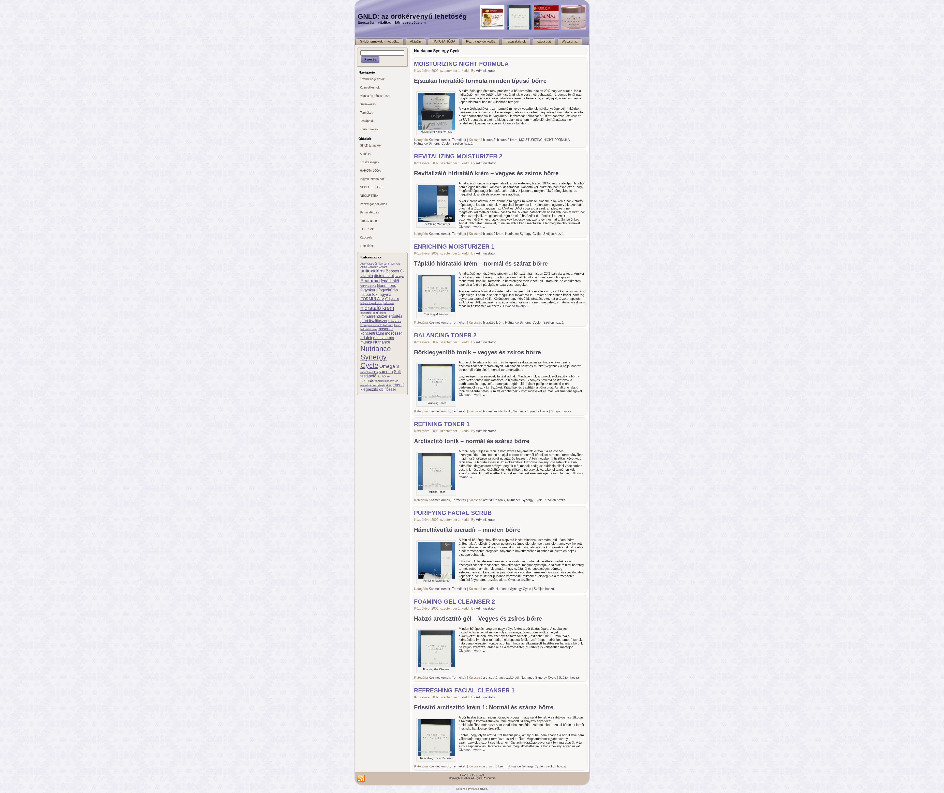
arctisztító (490, 677)
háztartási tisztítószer (373, 312)
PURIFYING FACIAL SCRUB (453, 512)
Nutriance (381, 342)
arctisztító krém (494, 766)
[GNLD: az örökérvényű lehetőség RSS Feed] (361, 779)
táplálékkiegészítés (386, 380)
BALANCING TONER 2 (445, 335)
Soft (397, 372)
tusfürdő (367, 380)
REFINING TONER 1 (442, 424)
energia (399, 276)
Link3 (480, 775)
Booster (392, 271)
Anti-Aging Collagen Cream (380, 265)
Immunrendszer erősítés (381, 316)
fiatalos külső (368, 285)
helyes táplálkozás (371, 303)
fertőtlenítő (390, 281)
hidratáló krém (377, 308)
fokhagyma (381, 294)
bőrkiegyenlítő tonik (497, 411)
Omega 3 (389, 366)
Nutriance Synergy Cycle (375, 356)
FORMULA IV (372, 299)
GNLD (395, 299)
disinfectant (384, 276)
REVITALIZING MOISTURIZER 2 (458, 156)
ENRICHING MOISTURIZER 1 (454, 246)
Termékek (459, 140)
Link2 (472, 775)
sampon (386, 372)
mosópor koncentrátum (376, 331)
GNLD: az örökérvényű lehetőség (412, 16)
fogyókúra (369, 290)
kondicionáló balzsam (380, 325)
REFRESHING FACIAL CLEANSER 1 (464, 690)
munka (366, 342)
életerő (364, 385)
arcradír (488, 589)
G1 (387, 299)
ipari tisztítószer (373, 321)
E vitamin (370, 280)
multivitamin (383, 338)
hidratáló (389, 303)
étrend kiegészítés (380, 385)
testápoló (368, 376)
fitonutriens (386, 286)
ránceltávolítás (369, 372)
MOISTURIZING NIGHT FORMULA (461, 63)
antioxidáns (372, 270)
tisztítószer (384, 376)
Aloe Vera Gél (368, 263)
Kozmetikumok (439, 140)
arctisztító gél (509, 677)
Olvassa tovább (516, 123)
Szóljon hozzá (462, 143)
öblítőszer (387, 389)
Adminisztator (486, 71)
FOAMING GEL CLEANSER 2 (454, 601)
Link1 (463, 775)
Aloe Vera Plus (386, 263)
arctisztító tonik (494, 500)
